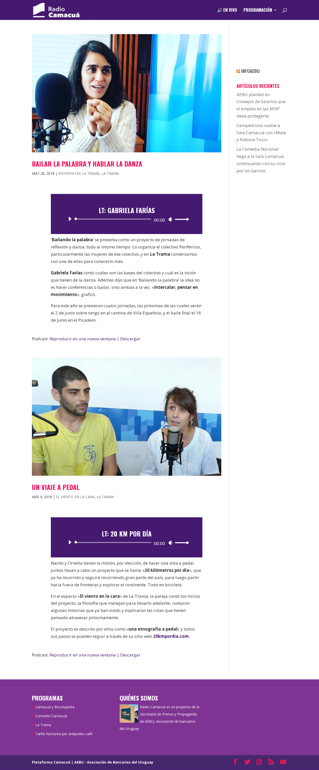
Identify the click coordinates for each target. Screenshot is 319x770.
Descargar (130, 339)
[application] (126, 219)
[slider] (180, 219)
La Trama (110, 173)
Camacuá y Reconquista (54, 707)
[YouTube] (283, 762)
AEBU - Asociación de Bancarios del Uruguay (113, 762)
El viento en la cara (75, 496)
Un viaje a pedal (56, 487)
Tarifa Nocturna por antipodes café (63, 733)
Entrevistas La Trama (78, 173)
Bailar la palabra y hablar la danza (87, 164)
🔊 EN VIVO (227, 10)
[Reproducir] (70, 219)
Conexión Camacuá (51, 715)
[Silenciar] (170, 219)
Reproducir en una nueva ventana (83, 339)
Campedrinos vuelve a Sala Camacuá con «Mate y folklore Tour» (261, 132)
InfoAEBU (250, 71)
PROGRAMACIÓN (257, 10)
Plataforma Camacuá (51, 762)
